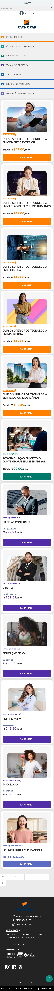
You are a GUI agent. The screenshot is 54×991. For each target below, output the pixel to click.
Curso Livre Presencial (32, 941)
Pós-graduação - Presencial (34, 934)
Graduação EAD (13, 934)
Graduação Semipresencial (18, 944)
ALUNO (27, 13)
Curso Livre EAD (13, 941)
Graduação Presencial (35, 938)
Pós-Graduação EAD (15, 938)
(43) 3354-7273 (23, 920)
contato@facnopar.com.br (29, 916)
